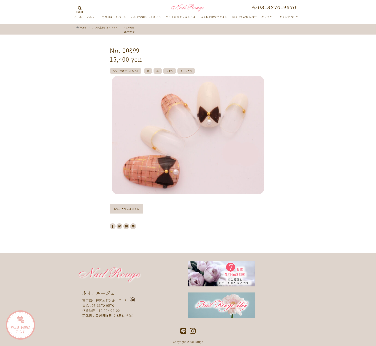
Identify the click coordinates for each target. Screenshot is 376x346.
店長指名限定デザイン (214, 17)
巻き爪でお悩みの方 (244, 17)
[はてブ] (126, 226)
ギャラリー (268, 17)
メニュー (91, 17)
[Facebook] (113, 226)
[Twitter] (119, 226)
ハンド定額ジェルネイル (146, 17)
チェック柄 (186, 71)
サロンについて (289, 17)
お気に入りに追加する (126, 209)
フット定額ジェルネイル (181, 17)
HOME (83, 27)
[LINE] (133, 226)
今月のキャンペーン (114, 17)
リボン (169, 71)
